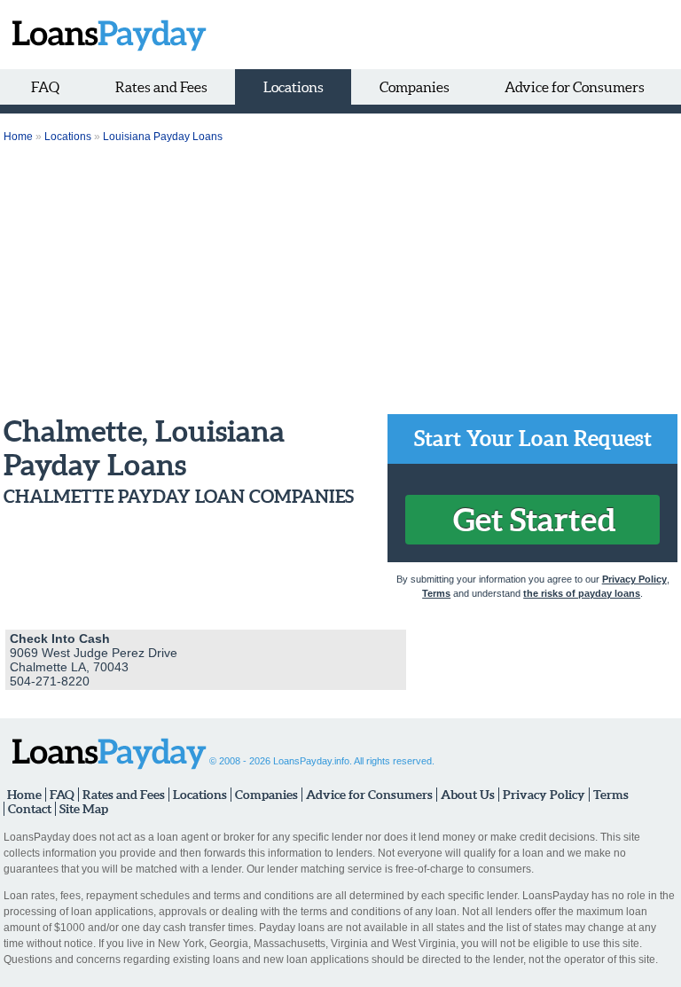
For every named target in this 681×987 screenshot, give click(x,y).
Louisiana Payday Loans (163, 136)
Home (18, 136)
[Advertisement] (340, 281)
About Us (468, 794)
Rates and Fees (161, 87)
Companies (415, 87)
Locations (293, 87)
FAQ (45, 87)
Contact (29, 809)
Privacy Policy (634, 579)
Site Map (83, 809)
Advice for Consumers (575, 87)
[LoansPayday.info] (105, 34)
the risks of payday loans (581, 593)
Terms (436, 593)
